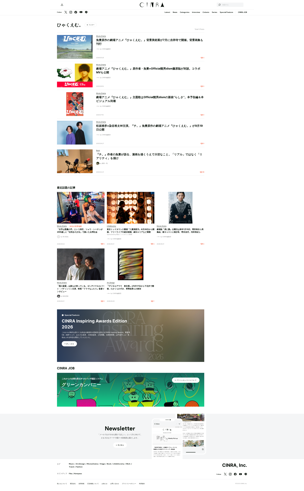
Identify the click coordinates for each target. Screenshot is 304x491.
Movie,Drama (92, 464)
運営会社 (73, 483)
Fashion (79, 467)
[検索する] (219, 5)
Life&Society (118, 464)
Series (214, 12)
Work (128, 464)
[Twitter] (65, 12)
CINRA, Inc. (234, 465)
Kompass (78, 473)
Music (71, 464)
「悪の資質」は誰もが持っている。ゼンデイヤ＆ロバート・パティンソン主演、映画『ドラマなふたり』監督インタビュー (80, 289)
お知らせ (104, 483)
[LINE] (86, 12)
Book (109, 464)
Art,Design (80, 464)
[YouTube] (81, 12)
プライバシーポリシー (129, 483)
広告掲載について (93, 483)
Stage (102, 464)
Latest (167, 12)
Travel (71, 467)
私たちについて (62, 483)
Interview (196, 12)
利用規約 (142, 483)
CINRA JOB (242, 12)
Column (206, 12)
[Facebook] (75, 12)
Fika (70, 473)
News (175, 12)
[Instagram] (70, 12)
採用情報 (81, 483)
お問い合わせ (114, 483)
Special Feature (226, 12)
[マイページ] (62, 4)
